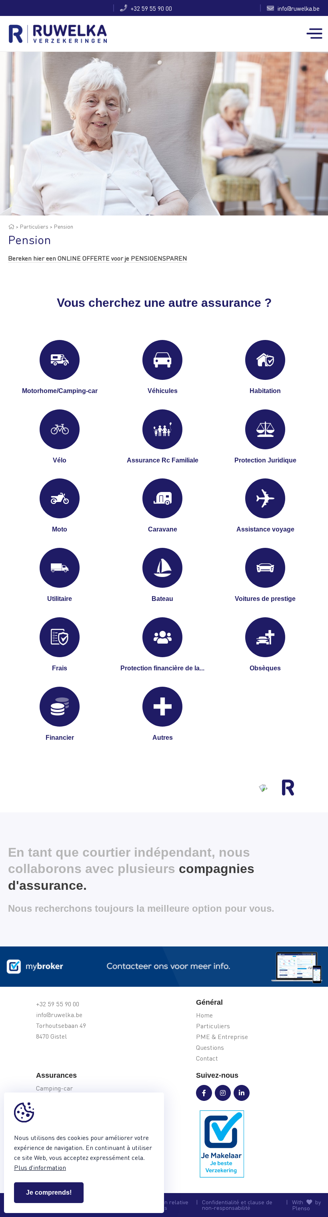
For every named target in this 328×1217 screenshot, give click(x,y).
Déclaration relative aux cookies (163, 1205)
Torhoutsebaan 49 (61, 1025)
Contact (207, 1058)
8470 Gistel (51, 1036)
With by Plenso (306, 1205)
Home (204, 1015)
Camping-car (54, 1088)
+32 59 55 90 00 (149, 8)
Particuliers (34, 226)
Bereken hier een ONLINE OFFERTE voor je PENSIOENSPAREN (97, 258)
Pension (63, 226)
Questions (210, 1047)
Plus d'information (40, 1167)
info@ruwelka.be (297, 8)
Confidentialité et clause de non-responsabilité (237, 1205)
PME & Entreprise (222, 1036)
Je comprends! (49, 1192)
